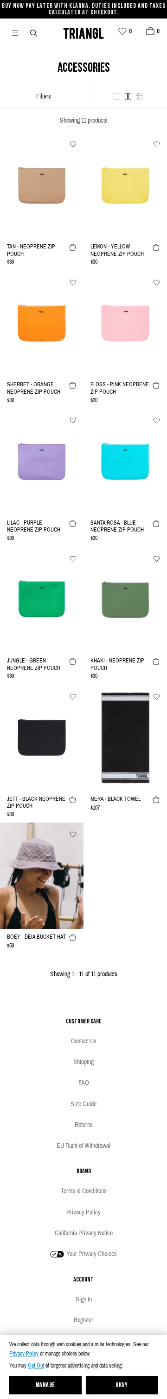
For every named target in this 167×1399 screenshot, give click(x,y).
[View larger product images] (117, 96)
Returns (84, 1124)
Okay (122, 1385)
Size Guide (83, 1104)
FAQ (83, 1082)
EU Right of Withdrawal (83, 1145)
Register (83, 1320)
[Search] (34, 32)
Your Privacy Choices (91, 1254)
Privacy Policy (24, 1353)
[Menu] (19, 32)
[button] (150, 31)
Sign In (84, 1299)
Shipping (83, 1062)
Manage (45, 1385)
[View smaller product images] (139, 96)
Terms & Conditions (84, 1191)
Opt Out (36, 1365)
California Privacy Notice (84, 1233)
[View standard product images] (128, 96)
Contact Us (83, 1041)
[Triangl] (83, 32)
